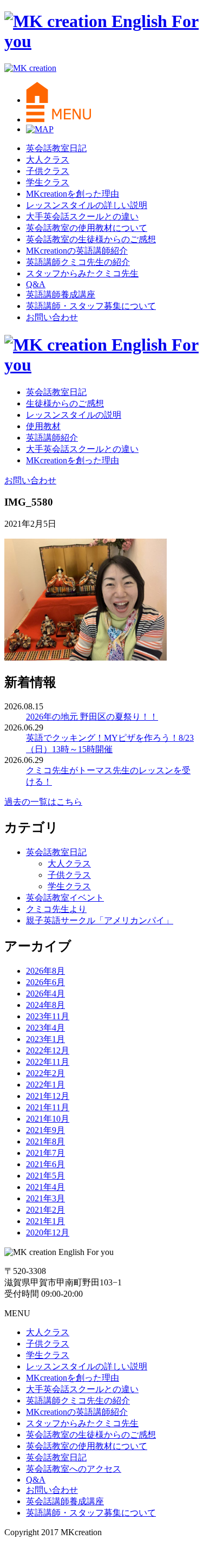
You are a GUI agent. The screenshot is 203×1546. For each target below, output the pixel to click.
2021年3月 (45, 1198)
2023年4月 (45, 1027)
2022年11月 (47, 1061)
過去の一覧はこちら (43, 801)
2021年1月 (45, 1221)
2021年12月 (47, 1096)
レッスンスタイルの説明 (73, 414)
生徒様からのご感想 (65, 403)
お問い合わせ (52, 317)
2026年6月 (45, 982)
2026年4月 (45, 993)
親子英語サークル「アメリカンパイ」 (99, 920)
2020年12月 (47, 1232)
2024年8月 (45, 1005)
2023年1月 (45, 1039)
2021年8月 (45, 1141)
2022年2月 (45, 1073)
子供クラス (47, 171)
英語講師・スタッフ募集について (91, 306)
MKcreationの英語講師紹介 (77, 250)
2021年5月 (45, 1175)
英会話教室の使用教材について (86, 227)
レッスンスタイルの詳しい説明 (86, 205)
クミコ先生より (56, 909)
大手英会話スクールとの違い (82, 216)
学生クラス (47, 182)
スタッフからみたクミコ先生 (82, 273)
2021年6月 (45, 1164)
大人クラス (47, 159)
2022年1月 (45, 1084)
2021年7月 (45, 1152)
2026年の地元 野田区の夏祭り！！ (92, 716)
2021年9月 (45, 1130)
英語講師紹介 (52, 437)
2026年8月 (45, 970)
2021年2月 (45, 1209)
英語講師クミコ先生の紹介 (78, 262)
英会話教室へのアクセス (73, 1468)
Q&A (35, 284)
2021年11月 (47, 1107)
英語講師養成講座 (60, 294)
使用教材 (43, 426)
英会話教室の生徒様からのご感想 (91, 239)
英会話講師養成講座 (65, 1501)
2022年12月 (47, 1050)
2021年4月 (45, 1187)
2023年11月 (47, 1016)
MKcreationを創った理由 (72, 193)
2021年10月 (47, 1118)
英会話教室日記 (56, 148)
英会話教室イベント (65, 897)
